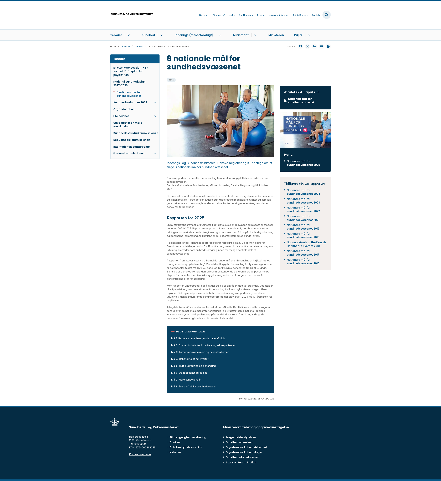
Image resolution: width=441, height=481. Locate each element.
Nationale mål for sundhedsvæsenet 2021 (303, 218)
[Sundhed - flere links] (161, 35)
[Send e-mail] (321, 46)
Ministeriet (241, 35)
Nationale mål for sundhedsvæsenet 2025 (303, 163)
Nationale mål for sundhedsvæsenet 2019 (303, 226)
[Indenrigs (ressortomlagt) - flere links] (219, 35)
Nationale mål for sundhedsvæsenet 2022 (303, 209)
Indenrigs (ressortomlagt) (194, 35)
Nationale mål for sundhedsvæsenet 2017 (303, 252)
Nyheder (175, 452)
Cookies (175, 442)
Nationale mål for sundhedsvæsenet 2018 (303, 235)
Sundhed (148, 35)
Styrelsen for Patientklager (244, 452)
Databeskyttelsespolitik (184, 447)
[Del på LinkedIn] (314, 46)
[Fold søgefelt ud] (326, 15)
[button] (154, 102)
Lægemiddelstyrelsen (241, 437)
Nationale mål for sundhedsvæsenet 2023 (303, 200)
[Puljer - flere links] (308, 35)
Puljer (298, 35)
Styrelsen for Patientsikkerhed (246, 447)
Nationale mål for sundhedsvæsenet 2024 (303, 192)
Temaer (116, 35)
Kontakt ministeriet (140, 454)
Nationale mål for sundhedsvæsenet (301, 100)
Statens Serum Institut (241, 462)
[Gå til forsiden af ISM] (131, 15)
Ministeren (276, 35)
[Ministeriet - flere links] (254, 35)
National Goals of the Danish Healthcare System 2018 (306, 244)
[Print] (328, 46)
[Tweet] (307, 46)
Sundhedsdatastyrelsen (242, 457)
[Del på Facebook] (300, 46)
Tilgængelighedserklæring (184, 437)
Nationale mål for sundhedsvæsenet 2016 (303, 261)
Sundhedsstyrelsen (239, 442)
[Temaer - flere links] (128, 35)
